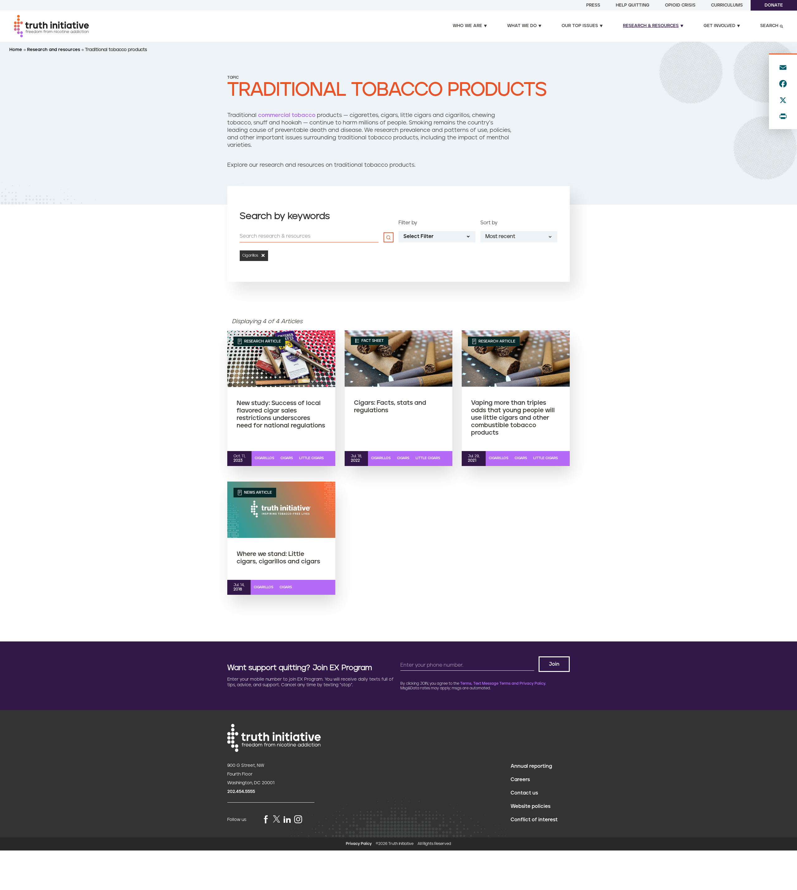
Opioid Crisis (680, 5)
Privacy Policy (359, 844)
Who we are (467, 26)
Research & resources (651, 26)
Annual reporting (531, 766)
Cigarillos (264, 458)
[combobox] (518, 236)
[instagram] (298, 819)
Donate (774, 5)
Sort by (489, 222)
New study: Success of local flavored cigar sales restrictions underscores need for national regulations (281, 414)
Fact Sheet (372, 341)
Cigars (287, 458)
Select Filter (418, 236)
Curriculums (727, 5)
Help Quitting (632, 5)
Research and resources (54, 50)
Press (593, 5)
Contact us (524, 792)
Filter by (407, 222)
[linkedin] (287, 819)
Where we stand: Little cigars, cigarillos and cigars (278, 558)
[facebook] (266, 819)
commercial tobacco (286, 115)
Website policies (530, 806)
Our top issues (580, 26)
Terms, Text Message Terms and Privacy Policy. (503, 684)
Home (16, 50)
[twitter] (276, 818)
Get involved (719, 26)
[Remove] (262, 256)
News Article (257, 493)
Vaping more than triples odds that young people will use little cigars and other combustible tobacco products (513, 418)
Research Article (262, 341)
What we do (522, 26)
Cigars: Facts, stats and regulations (390, 406)
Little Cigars (311, 458)
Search (769, 26)
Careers (520, 779)
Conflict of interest (534, 819)
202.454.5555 (241, 792)
